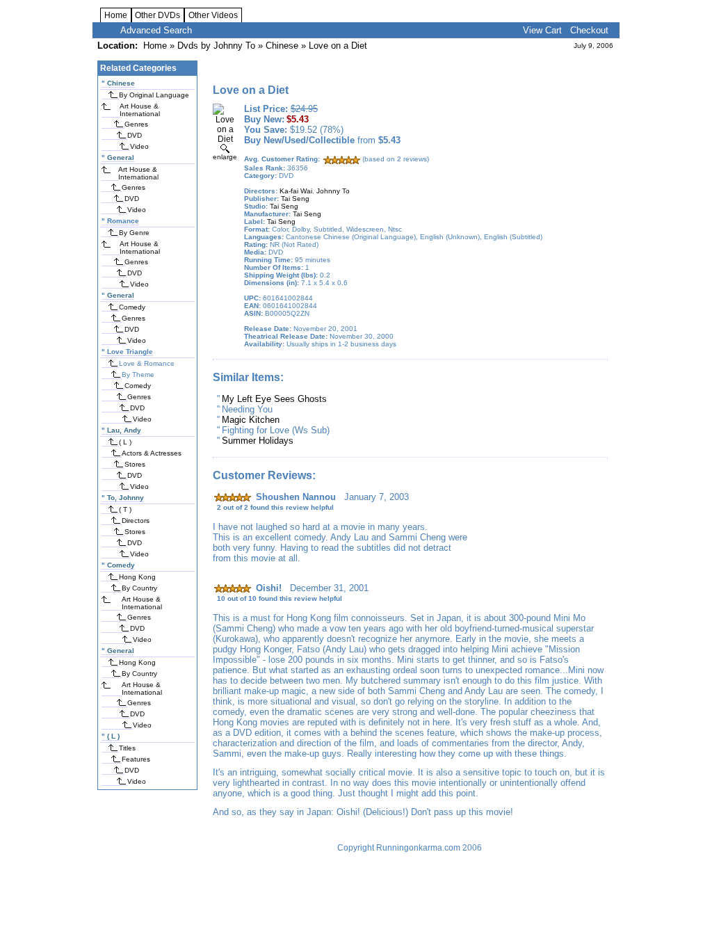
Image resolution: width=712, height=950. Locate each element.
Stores (134, 464)
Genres (136, 124)
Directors (135, 520)
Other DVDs (157, 15)
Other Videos (213, 15)
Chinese (282, 45)
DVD (134, 135)
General (120, 157)
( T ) (125, 509)
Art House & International (140, 110)
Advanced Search (156, 30)
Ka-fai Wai (296, 191)
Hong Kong (137, 577)
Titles (127, 748)
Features (136, 759)
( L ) (125, 442)
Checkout (589, 30)
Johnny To (333, 191)
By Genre (134, 232)
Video (139, 146)
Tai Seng (295, 198)
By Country (139, 588)
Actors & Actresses (151, 453)
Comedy (132, 307)
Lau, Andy (124, 430)
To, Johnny (125, 497)
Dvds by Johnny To (216, 45)
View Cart (542, 30)
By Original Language (154, 95)
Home (115, 15)
